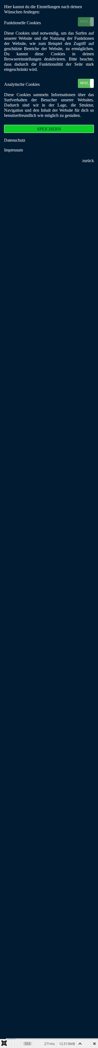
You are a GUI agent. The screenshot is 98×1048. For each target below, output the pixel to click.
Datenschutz (14, 140)
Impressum (13, 150)
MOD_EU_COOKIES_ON (87, 21)
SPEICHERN (49, 129)
